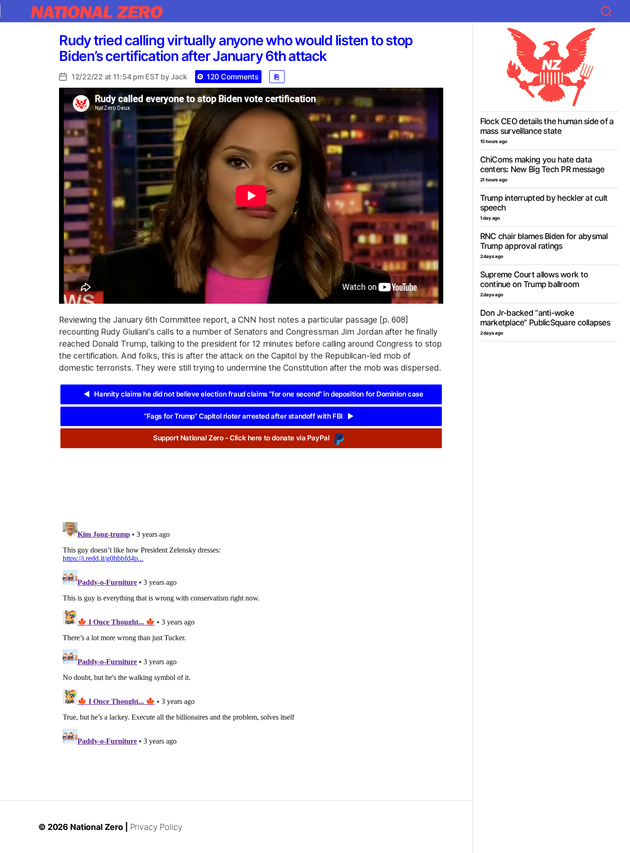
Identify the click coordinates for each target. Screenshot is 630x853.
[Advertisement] (251, 478)
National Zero (96, 827)
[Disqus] (251, 633)
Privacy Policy (156, 827)
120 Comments (233, 76)
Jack (179, 76)
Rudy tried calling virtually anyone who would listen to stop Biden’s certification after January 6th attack (236, 48)
